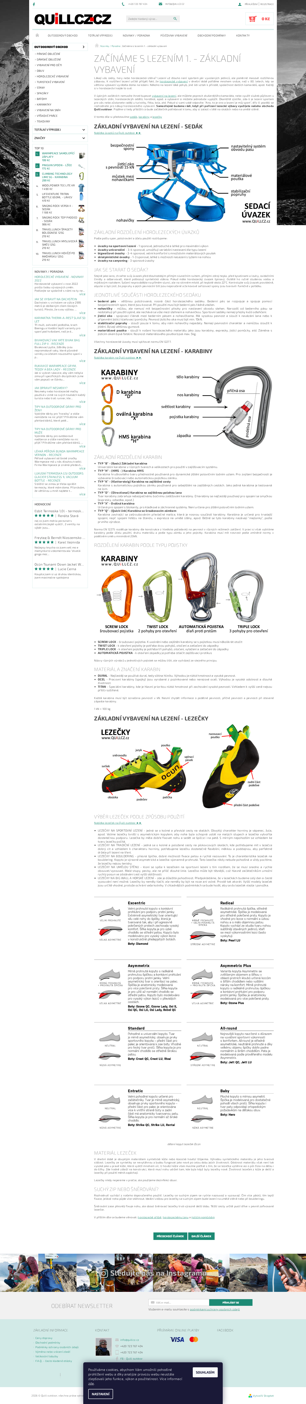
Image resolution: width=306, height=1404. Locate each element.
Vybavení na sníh (49, 110)
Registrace (267, 4)
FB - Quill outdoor (131, 1358)
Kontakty (243, 35)
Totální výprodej (100, 35)
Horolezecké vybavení (52, 76)
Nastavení (100, 1394)
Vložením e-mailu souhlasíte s (194, 1309)
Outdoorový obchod (63, 35)
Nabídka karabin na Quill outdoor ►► (118, 357)
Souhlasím (205, 1372)
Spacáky (42, 93)
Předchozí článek (170, 1236)
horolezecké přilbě (149, 1217)
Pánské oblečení (48, 53)
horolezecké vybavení (174, 81)
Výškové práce (47, 115)
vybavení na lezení (164, 95)
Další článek (201, 1236)
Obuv (40, 70)
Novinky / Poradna (136, 35)
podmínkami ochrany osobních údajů (215, 1309)
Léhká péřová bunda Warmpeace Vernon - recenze (60, 453)
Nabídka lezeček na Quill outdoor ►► (118, 822)
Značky (39, 138)
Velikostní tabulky (46, 1356)
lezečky (157, 116)
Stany (41, 87)
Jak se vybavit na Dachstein (56, 299)
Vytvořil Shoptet (263, 1395)
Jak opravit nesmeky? (51, 388)
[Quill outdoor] (72, 19)
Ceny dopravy (44, 1338)
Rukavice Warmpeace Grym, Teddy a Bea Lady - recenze (56, 367)
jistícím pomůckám (202, 1217)
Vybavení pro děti (49, 65)
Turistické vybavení (51, 82)
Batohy (42, 98)
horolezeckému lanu (176, 1217)
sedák (133, 116)
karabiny (144, 116)
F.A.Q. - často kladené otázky (53, 1361)
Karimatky (44, 104)
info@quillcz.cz (129, 1339)
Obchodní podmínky (212, 35)
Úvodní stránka (37, 35)
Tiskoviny (43, 121)
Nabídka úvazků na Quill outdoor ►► (117, 132)
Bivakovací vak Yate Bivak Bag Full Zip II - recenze (57, 341)
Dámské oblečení (49, 59)
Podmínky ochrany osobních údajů (57, 1347)
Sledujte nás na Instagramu (158, 1272)
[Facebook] (34, 4)
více (82, 294)
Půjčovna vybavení (173, 35)
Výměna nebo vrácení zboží (52, 1351)
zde (91, 1383)
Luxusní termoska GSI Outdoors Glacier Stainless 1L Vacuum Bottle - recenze (59, 477)
